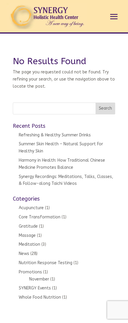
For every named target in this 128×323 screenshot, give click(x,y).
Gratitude (28, 226)
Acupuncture (31, 207)
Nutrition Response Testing (45, 262)
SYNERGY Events (35, 288)
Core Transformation (39, 217)
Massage (27, 235)
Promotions (30, 272)
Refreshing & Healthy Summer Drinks (55, 135)
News (24, 253)
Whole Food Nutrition (40, 297)
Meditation (29, 244)
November (39, 279)
